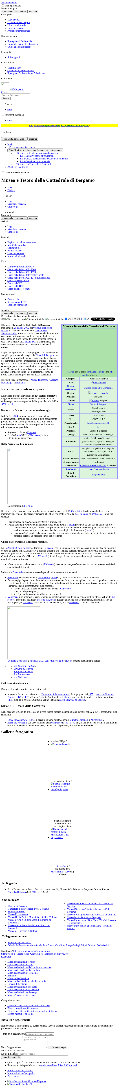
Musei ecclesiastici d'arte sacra (22, 986)
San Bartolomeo (22, 674)
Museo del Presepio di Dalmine (23, 931)
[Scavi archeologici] (61, 744)
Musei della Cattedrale (18, 978)
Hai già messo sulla (59, 125)
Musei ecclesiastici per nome (21, 961)
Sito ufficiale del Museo (19, 942)
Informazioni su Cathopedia (21, 1073)
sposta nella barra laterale (14, 11)
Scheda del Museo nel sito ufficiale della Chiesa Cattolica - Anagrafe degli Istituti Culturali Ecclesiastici (58, 945)
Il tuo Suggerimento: (11, 1047)
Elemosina (12, 577)
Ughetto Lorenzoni (17, 660)
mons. (90, 469)
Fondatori (71, 469)
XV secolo (49, 564)
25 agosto (96, 474)
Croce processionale (54, 660)
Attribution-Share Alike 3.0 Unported (58, 1065)
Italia (103, 382)
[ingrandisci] (54, 319)
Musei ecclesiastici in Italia (20, 964)
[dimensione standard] (35, 319)
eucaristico (56, 722)
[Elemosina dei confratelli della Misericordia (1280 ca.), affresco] (62, 837)
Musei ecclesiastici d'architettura (23, 989)
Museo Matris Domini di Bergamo (84, 917)
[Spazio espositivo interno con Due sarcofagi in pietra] (62, 789)
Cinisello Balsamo (17, 892)
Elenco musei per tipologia (20, 1014)
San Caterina (20, 677)
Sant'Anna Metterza (95, 372)
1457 (90, 694)
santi (19, 435)
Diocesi (71, 404)
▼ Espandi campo (57, 1047)
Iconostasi (70, 372)
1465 (25, 697)
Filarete (67, 697)
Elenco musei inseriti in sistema (22, 1008)
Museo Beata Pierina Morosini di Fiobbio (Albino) (32, 917)
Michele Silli (36, 660)
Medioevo (74, 602)
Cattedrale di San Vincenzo (17, 548)
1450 (72, 722)
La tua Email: (7, 1053)
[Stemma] (93, 393)
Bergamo (20, 382)
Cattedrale (18, 572)
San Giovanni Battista (24, 666)
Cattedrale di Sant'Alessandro (93, 465)
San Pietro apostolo (23, 671)
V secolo (31, 432)
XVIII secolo (7, 404)
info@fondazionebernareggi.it (98, 423)
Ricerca (5, 98)
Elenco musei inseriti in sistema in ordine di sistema (32, 1011)
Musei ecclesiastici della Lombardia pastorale (29, 967)
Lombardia (103, 393)
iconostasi (28, 602)
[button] (3, 5)
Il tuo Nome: (7, 1050)
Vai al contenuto (9, 2)
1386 (68, 660)
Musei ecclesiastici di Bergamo (22, 973)
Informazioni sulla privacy (20, 1070)
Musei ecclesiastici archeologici (22, 992)
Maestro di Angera (46, 599)
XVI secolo (97, 514)
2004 (15, 416)
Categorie (6, 956)
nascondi (33, 11)
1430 (65, 722)
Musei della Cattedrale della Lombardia (26, 981)
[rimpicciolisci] (15, 319)
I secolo (28, 506)
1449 (18, 697)
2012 (103, 474)
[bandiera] (96, 382)
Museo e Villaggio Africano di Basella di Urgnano (91, 914)
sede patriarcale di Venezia (72, 700)
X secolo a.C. (29, 341)
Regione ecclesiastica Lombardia (98, 388)
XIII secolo (65, 588)
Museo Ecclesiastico (18, 914)
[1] (98, 427)
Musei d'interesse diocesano (21, 995)
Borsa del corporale (17, 722)
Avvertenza (13, 1076)
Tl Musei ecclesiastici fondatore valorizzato (28, 1005)
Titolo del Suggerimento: (13, 1034)
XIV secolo (34, 435)
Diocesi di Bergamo (98, 404)
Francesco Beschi (101, 469)
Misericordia (44, 577)
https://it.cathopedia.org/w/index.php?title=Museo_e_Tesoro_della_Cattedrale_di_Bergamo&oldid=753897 (35, 952)
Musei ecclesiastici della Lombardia (24, 970)
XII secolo (43, 556)
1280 (54, 577)
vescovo (37, 327)
